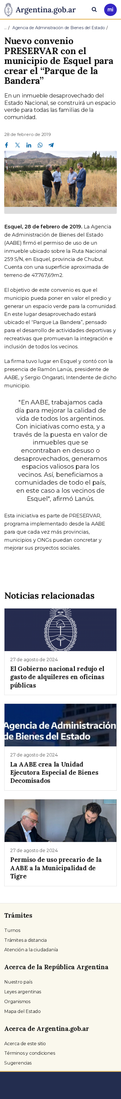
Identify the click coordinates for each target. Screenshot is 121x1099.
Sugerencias (18, 1063)
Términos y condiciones (29, 1053)
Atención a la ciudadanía (31, 949)
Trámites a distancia (25, 940)
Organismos (17, 1001)
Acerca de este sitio (25, 1043)
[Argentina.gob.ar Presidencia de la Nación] (42, 9)
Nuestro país (18, 982)
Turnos (12, 930)
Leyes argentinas (22, 991)
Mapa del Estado (22, 1011)
